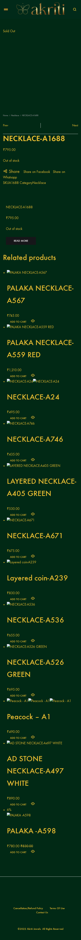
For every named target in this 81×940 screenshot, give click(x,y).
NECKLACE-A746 (35, 439)
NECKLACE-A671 (35, 535)
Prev (5, 125)
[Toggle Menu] (6, 9)
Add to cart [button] (18, 321)
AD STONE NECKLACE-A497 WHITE (35, 771)
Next (75, 125)
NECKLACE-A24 (33, 397)
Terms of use (57, 908)
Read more (21, 240)
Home (5, 115)
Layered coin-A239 (37, 578)
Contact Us (42, 912)
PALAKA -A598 (31, 830)
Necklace (15, 115)
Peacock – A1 (29, 716)
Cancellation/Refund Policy (28, 908)
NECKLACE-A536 (35, 620)
